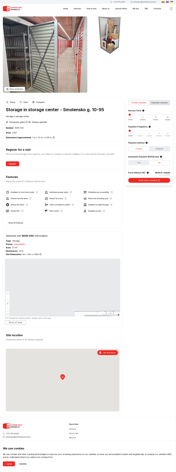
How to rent (91, 9)
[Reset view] (7, 304)
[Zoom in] (7, 307)
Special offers (121, 9)
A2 (8, 293)
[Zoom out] (7, 310)
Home (65, 9)
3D (8, 314)
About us (106, 9)
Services (77, 9)
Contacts (157, 9)
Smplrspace (113, 315)
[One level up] (7, 296)
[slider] (130, 115)
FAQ (146, 9)
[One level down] (7, 299)
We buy (136, 9)
